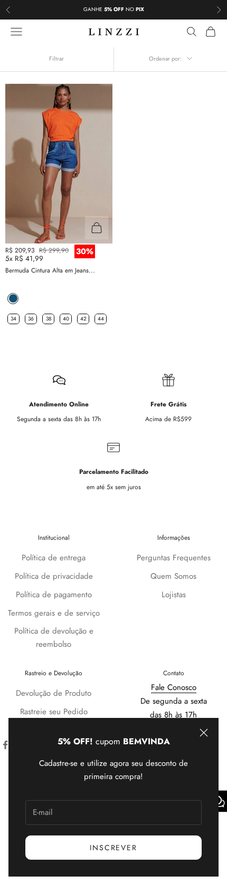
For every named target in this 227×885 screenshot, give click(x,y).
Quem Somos (173, 576)
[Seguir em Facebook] (5, 745)
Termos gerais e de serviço (54, 613)
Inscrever (113, 847)
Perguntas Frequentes (174, 557)
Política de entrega (54, 557)
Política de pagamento (54, 594)
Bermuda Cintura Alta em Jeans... (50, 270)
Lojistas (174, 594)
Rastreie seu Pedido (54, 711)
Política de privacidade (54, 576)
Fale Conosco (173, 687)
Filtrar (56, 58)
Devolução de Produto (53, 693)
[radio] (11, 298)
